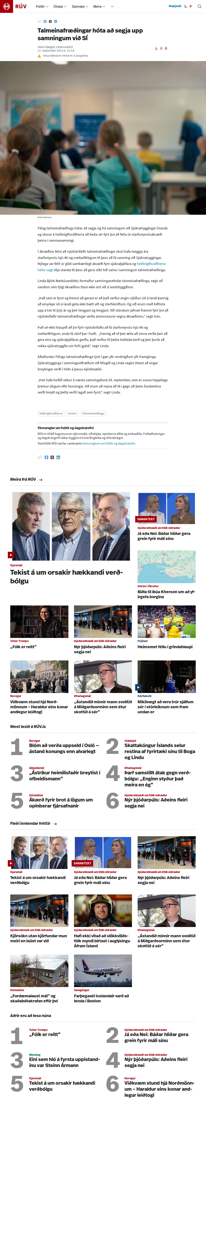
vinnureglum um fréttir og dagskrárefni (108, 443)
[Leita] (199, 6)
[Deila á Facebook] (45, 21)
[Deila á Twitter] (50, 21)
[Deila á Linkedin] (55, 21)
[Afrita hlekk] (39, 21)
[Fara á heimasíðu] (17, 6)
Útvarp (58, 6)
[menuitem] (47, 6)
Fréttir (40, 6)
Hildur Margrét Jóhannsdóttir (55, 47)
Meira (97, 6)
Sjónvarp (78, 6)
